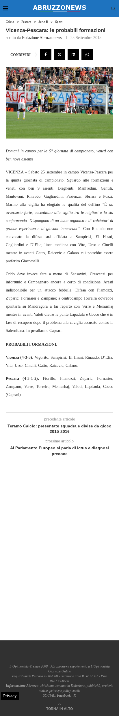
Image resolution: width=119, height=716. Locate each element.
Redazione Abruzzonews (42, 37)
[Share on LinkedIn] (73, 54)
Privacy (10, 695)
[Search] (113, 8)
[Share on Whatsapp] (87, 54)
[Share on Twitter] (59, 54)
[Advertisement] (59, 555)
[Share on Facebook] (45, 54)
